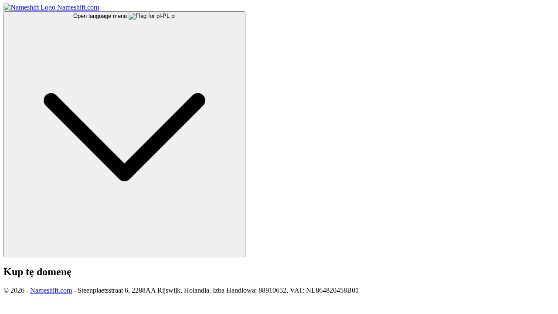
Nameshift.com (51, 290)
